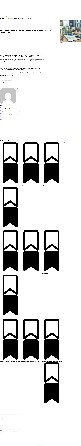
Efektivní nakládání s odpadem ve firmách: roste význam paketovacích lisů (52, 361)
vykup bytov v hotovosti (35, 85)
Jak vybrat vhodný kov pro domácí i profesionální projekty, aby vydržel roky (10, 361)
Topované (4, 28)
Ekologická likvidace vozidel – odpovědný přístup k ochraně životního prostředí (10, 114)
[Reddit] (79, 444)
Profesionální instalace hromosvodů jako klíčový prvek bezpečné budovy (9, 229)
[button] (31, 19)
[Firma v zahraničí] (12, 128)
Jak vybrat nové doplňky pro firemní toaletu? (6, 108)
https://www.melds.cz (18, 89)
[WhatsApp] (1, 52)
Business (1, 113)
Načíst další (63, 142)
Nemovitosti (1, 28)
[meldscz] (8, 96)
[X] (1, 49)
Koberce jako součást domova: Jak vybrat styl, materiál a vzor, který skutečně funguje (11, 111)
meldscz (6, 34)
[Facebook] (1, 47)
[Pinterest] (1, 50)
